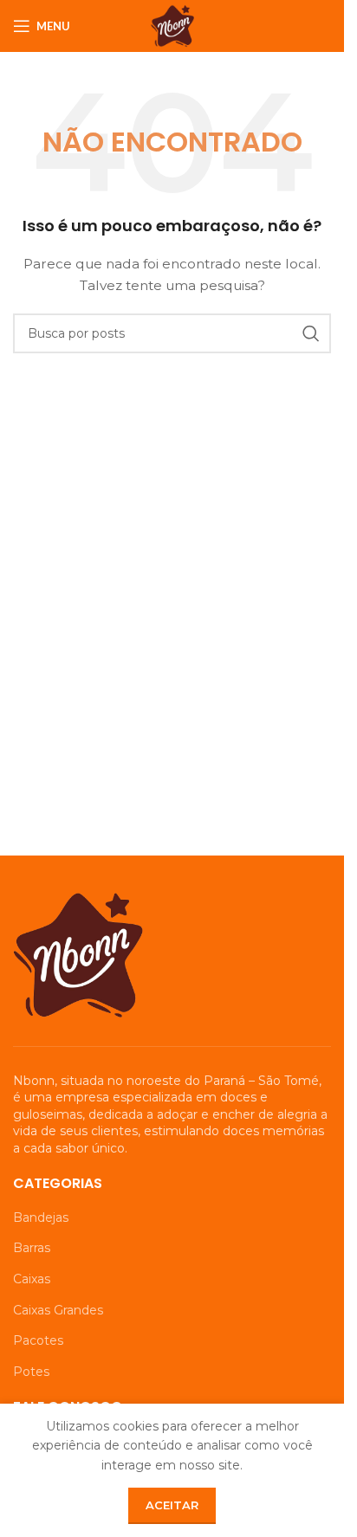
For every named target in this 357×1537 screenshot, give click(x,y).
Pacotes (38, 1340)
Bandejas (40, 1217)
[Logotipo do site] (172, 25)
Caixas (31, 1279)
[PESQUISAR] (311, 333)
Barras (31, 1248)
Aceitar (172, 1505)
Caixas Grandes (58, 1310)
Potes (31, 1371)
